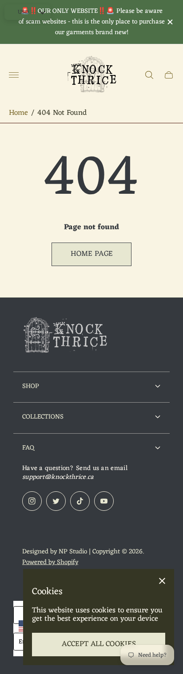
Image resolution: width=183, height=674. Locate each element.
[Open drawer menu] (14, 75)
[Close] (162, 581)
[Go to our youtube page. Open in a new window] (104, 501)
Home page (92, 254)
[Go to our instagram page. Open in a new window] (32, 501)
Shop (30, 386)
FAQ (28, 448)
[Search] (149, 75)
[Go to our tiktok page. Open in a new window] (80, 501)
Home (18, 113)
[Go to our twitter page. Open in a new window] (56, 501)
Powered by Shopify (50, 562)
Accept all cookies (99, 644)
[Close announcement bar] (169, 21)
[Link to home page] (66, 336)
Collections (43, 417)
